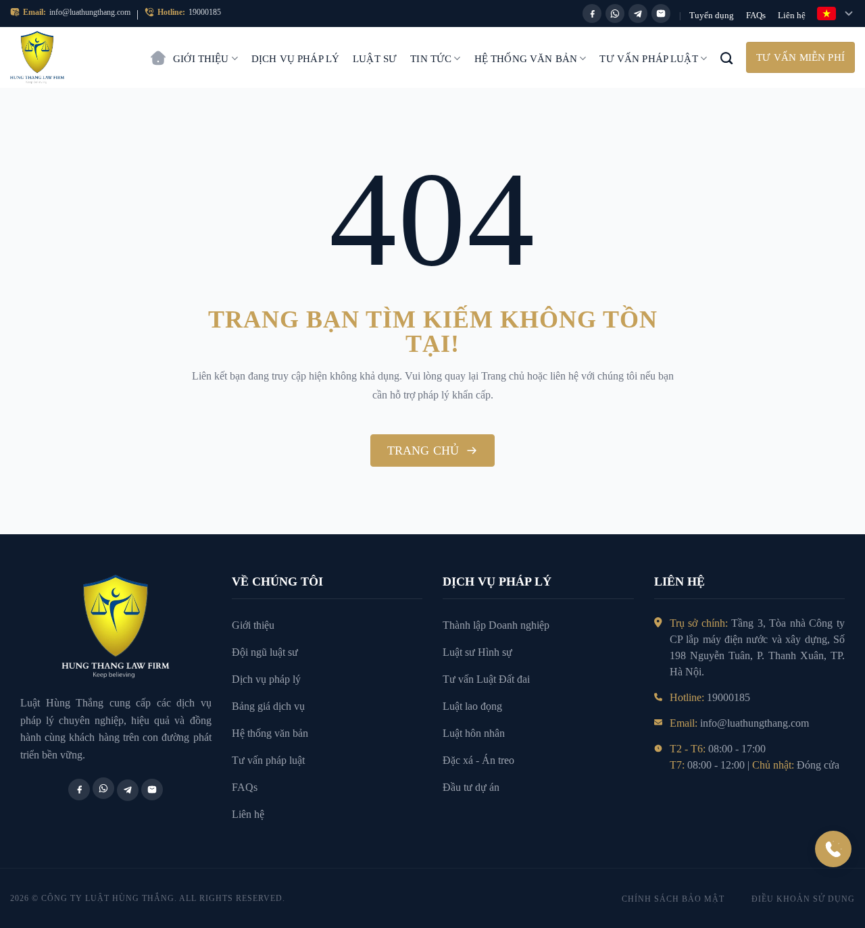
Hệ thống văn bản (525, 58)
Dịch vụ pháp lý (295, 58)
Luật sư (375, 58)
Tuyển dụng (711, 15)
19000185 (205, 12)
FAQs (756, 15)
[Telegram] (637, 13)
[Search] (726, 57)
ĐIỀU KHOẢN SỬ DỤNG (803, 899)
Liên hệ (792, 15)
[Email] (660, 13)
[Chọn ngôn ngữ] (836, 13)
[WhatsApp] (615, 13)
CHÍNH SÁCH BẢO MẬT (673, 899)
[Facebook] (592, 13)
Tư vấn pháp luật (648, 58)
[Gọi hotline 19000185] (833, 849)
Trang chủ (158, 51)
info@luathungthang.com (89, 12)
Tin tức (430, 58)
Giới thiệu (201, 58)
